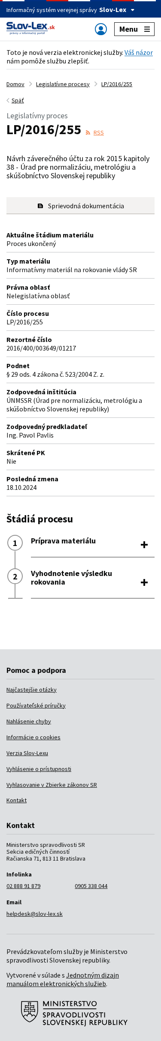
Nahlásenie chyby (28, 721)
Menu (128, 29)
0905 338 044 (91, 886)
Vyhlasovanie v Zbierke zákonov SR (51, 785)
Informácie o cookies (33, 737)
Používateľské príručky (36, 705)
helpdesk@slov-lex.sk (34, 914)
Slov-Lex (112, 9)
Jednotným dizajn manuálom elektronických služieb (62, 979)
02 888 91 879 (23, 886)
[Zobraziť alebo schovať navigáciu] (101, 29)
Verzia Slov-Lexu (27, 753)
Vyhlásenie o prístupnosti (38, 769)
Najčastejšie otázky (31, 689)
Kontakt (16, 800)
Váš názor (139, 52)
